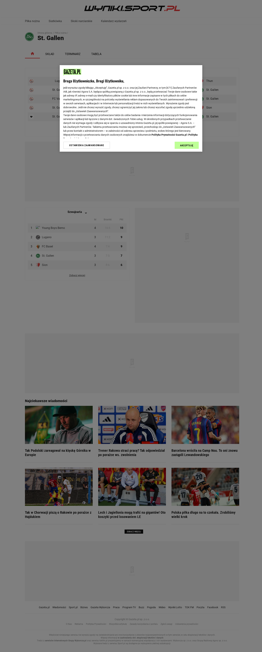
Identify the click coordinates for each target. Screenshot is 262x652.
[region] (131, 108)
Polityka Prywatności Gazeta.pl (169, 134)
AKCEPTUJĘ (186, 145)
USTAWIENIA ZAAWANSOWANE (86, 145)
